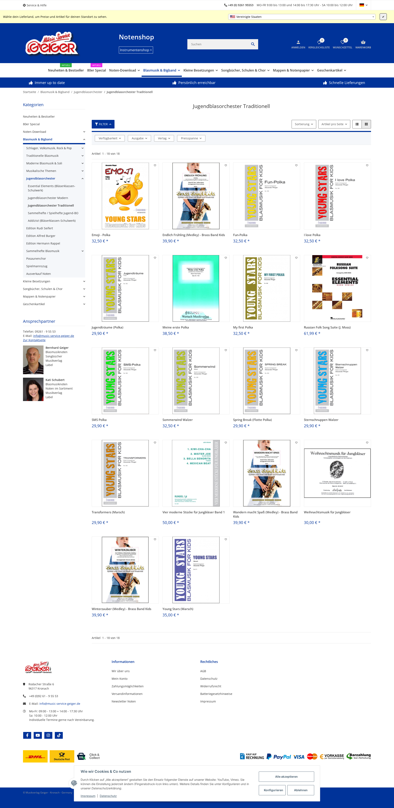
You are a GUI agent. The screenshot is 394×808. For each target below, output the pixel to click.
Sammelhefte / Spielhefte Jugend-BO (53, 213)
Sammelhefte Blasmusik (42, 251)
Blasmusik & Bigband (37, 139)
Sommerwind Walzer (178, 420)
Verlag (162, 138)
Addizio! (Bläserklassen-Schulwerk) (52, 221)
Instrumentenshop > (136, 50)
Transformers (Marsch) (108, 512)
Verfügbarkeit (108, 138)
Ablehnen (301, 790)
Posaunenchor (36, 258)
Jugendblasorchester (40, 178)
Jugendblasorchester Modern (48, 198)
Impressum (88, 796)
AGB (203, 671)
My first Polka (243, 327)
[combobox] (302, 17)
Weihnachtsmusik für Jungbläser (327, 512)
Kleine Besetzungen (36, 281)
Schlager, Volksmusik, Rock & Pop (49, 148)
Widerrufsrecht (210, 686)
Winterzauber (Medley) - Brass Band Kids (121, 609)
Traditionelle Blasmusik (42, 156)
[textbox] (301, 16)
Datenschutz (108, 796)
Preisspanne (189, 138)
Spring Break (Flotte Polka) (252, 420)
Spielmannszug (36, 266)
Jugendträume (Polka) (107, 327)
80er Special (31, 124)
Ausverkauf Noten (38, 274)
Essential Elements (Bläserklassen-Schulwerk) (51, 188)
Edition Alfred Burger (40, 236)
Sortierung (302, 124)
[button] (36, 5)
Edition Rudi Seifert (39, 228)
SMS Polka (99, 420)
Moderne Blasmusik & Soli (44, 163)
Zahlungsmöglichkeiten (128, 686)
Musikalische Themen (41, 171)
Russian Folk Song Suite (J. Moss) (327, 327)
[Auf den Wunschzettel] (155, 165)
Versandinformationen (127, 694)
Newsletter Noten (124, 701)
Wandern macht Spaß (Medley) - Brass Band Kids (265, 514)
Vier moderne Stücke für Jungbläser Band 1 (194, 512)
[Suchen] (253, 44)
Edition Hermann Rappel (43, 243)
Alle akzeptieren (286, 776)
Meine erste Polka (176, 327)
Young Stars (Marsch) (178, 609)
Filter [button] (103, 124)
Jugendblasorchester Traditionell (51, 205)
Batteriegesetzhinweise (216, 694)
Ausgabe (138, 138)
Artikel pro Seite (333, 124)
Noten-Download (34, 132)
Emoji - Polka (101, 235)
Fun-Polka (240, 235)
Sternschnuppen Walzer (321, 420)
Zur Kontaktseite (34, 340)
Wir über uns (121, 671)
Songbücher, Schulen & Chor (43, 289)
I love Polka (312, 235)
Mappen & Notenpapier (39, 296)
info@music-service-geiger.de (53, 336)
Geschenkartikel (34, 304)
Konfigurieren (273, 790)
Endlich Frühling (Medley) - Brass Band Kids (194, 235)
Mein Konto (119, 679)
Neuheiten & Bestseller (39, 116)
